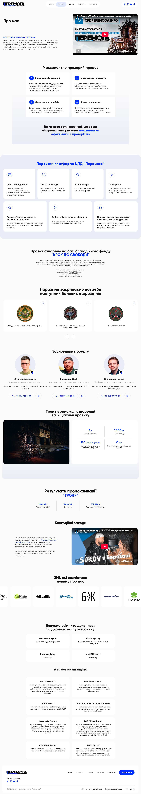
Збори (51, 4)
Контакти (93, 4)
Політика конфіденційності (92, 789)
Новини (71, 4)
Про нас (61, 4)
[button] (67, 336)
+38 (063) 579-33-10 (112, 396)
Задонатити (127, 772)
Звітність (82, 4)
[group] (25, 316)
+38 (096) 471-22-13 (23, 396)
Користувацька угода (113, 789)
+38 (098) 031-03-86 (67, 396)
